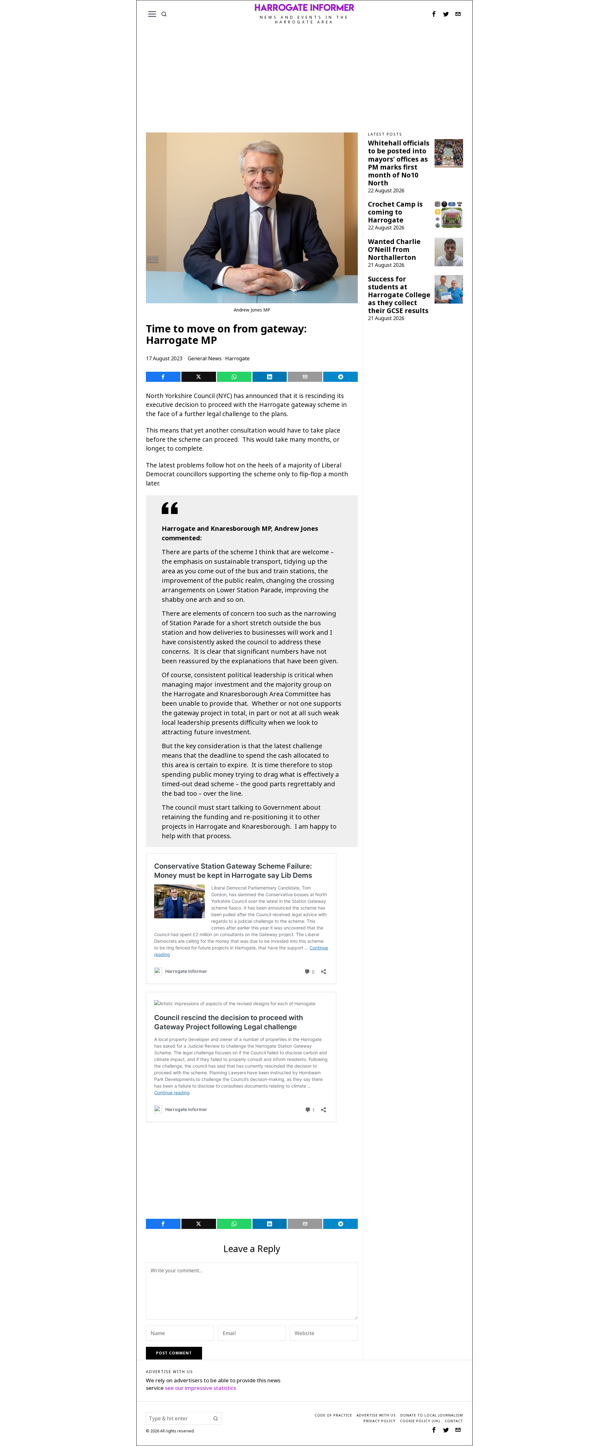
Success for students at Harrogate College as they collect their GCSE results (399, 295)
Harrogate (237, 358)
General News (205, 358)
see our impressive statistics (200, 1387)
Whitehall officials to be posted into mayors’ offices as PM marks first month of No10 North (398, 163)
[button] (215, 1418)
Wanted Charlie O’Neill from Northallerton (394, 249)
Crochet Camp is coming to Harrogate (395, 212)
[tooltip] (434, 14)
